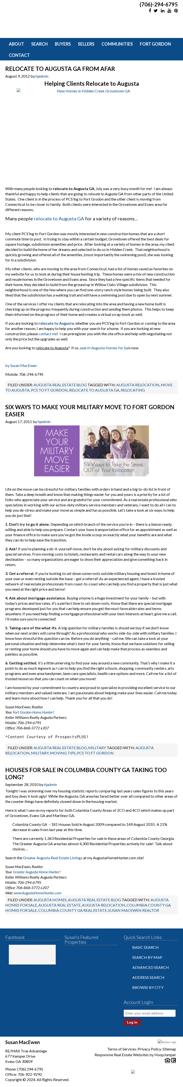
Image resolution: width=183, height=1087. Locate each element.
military (40, 753)
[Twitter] (155, 10)
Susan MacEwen (48, 17)
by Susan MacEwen (21, 365)
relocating (133, 390)
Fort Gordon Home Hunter (33, 712)
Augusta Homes (50, 899)
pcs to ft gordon (49, 390)
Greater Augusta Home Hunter (36, 872)
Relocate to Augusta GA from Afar (60, 68)
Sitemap (169, 1049)
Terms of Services (121, 1049)
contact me (48, 333)
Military (97, 747)
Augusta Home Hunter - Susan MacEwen (26, 956)
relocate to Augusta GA (59, 218)
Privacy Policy (149, 1049)
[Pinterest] (175, 10)
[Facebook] (149, 10)
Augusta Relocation (137, 384)
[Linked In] (162, 10)
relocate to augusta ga (94, 390)
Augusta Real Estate (59, 905)
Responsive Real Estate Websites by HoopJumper (135, 1054)
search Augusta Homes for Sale (105, 347)
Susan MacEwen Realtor (133, 910)
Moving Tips (63, 753)
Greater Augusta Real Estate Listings (52, 857)
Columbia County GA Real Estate (72, 910)
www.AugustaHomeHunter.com (37, 893)
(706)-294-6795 (159, 4)
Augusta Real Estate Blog (60, 384)
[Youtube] (169, 10)
